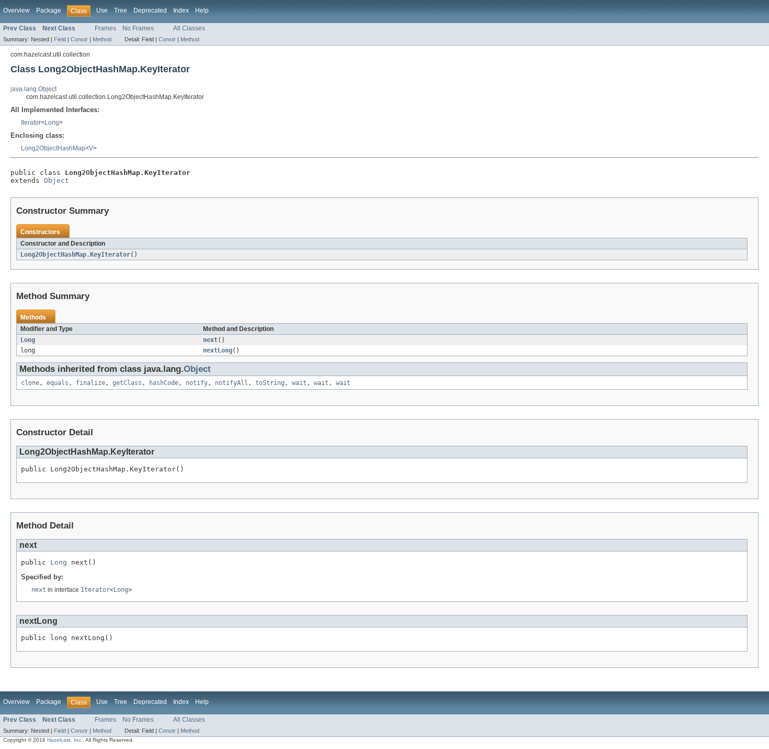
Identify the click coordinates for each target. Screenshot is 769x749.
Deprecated (150, 10)
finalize (90, 383)
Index (181, 10)
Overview (16, 10)
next (210, 340)
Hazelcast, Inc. (65, 740)
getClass (127, 383)
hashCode (163, 383)
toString (270, 383)
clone (30, 383)
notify (197, 383)
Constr (79, 39)
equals (58, 383)
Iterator (31, 122)
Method (102, 39)
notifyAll (231, 383)
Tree (120, 10)
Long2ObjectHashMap (53, 148)
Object (56, 180)
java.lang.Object (33, 89)
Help (202, 10)
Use (102, 10)
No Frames (138, 28)
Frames (105, 28)
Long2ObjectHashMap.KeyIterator (75, 254)
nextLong (217, 350)
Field (60, 39)
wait (299, 383)
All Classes (189, 28)
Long (51, 122)
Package (48, 10)
